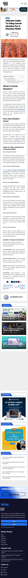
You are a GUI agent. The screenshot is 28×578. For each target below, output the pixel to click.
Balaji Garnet (15, 32)
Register (14, 524)
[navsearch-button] (22, 3)
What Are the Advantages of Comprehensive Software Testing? (14, 344)
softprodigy (14, 346)
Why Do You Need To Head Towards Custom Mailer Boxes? (8, 287)
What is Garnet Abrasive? (9, 78)
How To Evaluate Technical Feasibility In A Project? (19, 287)
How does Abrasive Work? (11, 79)
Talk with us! (14, 494)
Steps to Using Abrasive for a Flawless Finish (15, 81)
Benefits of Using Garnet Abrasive (13, 82)
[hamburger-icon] (25, 3)
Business (5, 341)
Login (14, 521)
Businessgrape (14, 332)
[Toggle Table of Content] (21, 76)
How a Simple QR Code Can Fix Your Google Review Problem (13, 316)
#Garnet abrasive (14, 36)
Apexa (12, 318)
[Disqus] (14, 370)
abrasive (17, 139)
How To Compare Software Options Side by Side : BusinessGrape (13, 330)
